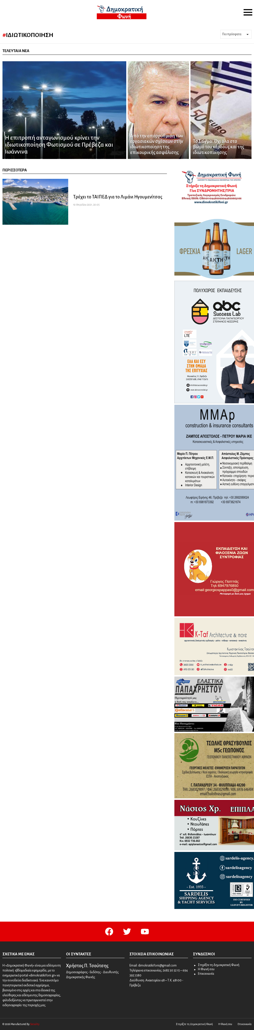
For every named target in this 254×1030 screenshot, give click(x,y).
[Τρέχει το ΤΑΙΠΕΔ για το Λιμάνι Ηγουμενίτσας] (35, 202)
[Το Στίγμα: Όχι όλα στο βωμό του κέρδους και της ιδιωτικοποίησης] (221, 110)
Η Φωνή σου (206, 969)
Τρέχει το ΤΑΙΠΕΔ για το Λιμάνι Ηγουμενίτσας (117, 196)
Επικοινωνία (206, 973)
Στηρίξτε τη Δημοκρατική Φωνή (218, 965)
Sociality (34, 1024)
